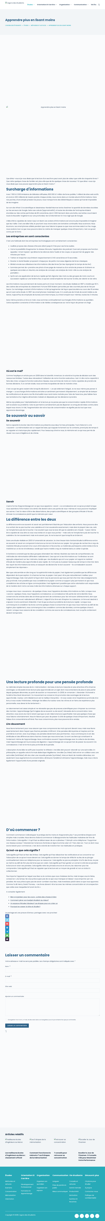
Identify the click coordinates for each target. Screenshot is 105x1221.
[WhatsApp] (52, 935)
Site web (8, 986)
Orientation (9, 1199)
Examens (8, 1188)
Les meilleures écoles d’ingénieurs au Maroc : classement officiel (15, 1155)
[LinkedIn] (52, 928)
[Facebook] (52, 916)
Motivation (73, 1195)
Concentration (11, 1191)
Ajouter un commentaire (14, 996)
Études (30, 5)
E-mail (8, 976)
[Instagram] (87, 1216)
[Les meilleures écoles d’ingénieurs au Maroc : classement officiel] (16, 1144)
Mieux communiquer (60, 1191)
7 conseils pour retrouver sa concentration (60, 1155)
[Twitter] (52, 920)
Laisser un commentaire (17, 1025)
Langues (55, 1181)
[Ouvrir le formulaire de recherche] (99, 4)
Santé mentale (75, 1188)
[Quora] (97, 1216)
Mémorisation (10, 1195)
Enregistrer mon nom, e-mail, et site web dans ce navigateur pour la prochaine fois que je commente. (42, 1020)
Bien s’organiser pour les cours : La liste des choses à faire (33, 897)
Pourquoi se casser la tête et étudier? (25, 906)
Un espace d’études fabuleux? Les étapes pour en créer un (34, 903)
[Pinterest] (52, 924)
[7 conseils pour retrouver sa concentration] (64, 1144)
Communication (80, 5)
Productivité (74, 1191)
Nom (7, 966)
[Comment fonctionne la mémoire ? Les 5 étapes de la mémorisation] (40, 1144)
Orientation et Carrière (46, 5)
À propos (88, 1188)
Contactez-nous (91, 1191)
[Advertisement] (52, 73)
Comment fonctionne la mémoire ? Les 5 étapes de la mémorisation (40, 1155)
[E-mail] (52, 939)
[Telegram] (52, 931)
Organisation (64, 5)
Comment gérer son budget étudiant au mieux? (29, 900)
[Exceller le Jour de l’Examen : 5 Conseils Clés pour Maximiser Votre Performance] (89, 1144)
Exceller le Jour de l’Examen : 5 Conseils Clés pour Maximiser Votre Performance (87, 1156)
